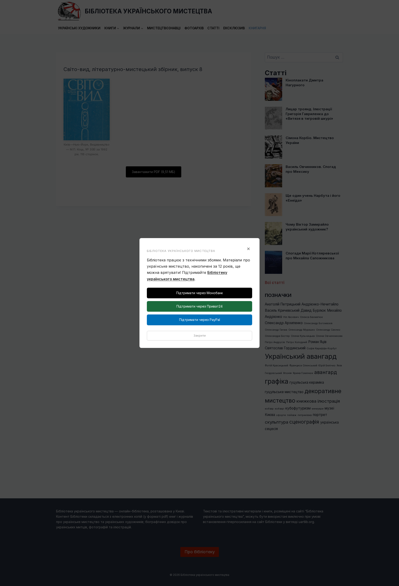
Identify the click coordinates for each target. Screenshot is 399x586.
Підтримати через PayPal (199, 320)
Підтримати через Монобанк (199, 293)
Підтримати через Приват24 (199, 306)
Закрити (199, 335)
